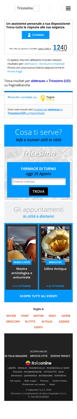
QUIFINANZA (30, 376)
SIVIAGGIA (16, 376)
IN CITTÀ (30, 321)
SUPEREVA (60, 376)
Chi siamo (15, 381)
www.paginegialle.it (51, 98)
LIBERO (12, 368)
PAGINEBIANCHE (33, 372)
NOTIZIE (11, 316)
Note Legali (30, 381)
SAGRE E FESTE (21, 262)
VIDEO (52, 316)
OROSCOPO (13, 321)
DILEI (61, 372)
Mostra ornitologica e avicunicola (21, 272)
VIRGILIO (22, 368)
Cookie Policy (60, 381)
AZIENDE (64, 321)
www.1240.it (44, 48)
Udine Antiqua (55, 268)
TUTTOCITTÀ (50, 372)
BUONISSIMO (46, 376)
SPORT (25, 316)
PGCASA (17, 372)
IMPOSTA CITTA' (39, 355)
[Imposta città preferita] (9, 8)
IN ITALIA (47, 321)
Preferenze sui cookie (33, 384)
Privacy (44, 381)
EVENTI (38, 327)
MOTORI (38, 316)
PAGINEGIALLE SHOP (58, 368)
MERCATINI (55, 262)
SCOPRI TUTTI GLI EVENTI (38, 296)
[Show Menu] (68, 8)
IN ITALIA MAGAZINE (16, 355)
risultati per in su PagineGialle (35, 111)
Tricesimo (25, 8)
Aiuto (52, 384)
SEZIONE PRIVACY (60, 355)
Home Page (14, 71)
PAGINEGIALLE (37, 368)
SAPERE (66, 316)
